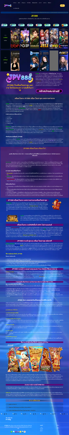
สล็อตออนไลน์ (34, 2)
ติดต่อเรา (49, 2)
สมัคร (19, 2)
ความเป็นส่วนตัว (16, 8)
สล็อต (23, 103)
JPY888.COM (16, 111)
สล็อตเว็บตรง (8, 203)
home (41, 427)
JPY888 (34, 16)
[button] (1, 414)
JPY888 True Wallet (10, 271)
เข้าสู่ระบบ (23, 2)
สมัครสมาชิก (17, 245)
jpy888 (39, 109)
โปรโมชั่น (29, 2)
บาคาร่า (40, 2)
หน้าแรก (14, 2)
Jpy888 (30, 105)
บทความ (44, 2)
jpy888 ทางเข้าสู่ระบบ (10, 243)
